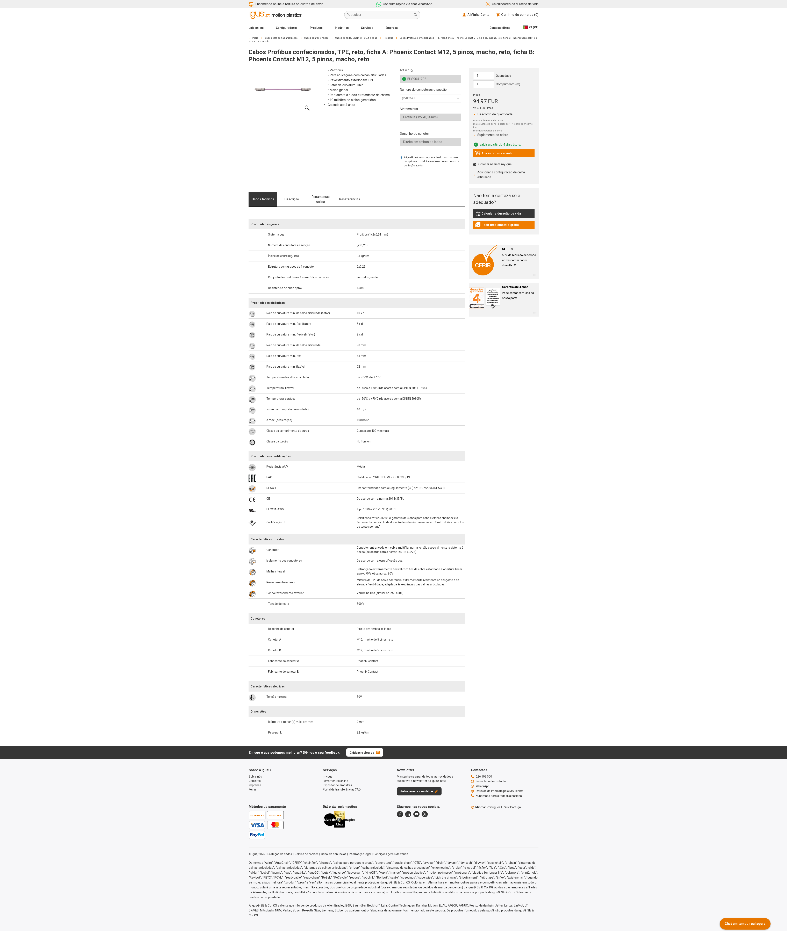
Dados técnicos (263, 199)
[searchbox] (379, 14)
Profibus (388, 38)
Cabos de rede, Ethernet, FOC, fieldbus (356, 38)
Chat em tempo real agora (745, 924)
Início (255, 38)
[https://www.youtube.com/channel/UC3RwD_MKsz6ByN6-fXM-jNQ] (416, 814)
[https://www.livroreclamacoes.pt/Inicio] (339, 819)
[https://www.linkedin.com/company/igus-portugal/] (408, 814)
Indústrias (342, 27)
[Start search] (415, 14)
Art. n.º (404, 70)
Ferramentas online (321, 199)
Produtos (316, 27)
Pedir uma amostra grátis (497, 226)
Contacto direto (499, 27)
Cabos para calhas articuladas (281, 38)
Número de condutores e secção (423, 90)
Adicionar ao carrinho (494, 154)
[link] (504, 215)
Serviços (367, 27)
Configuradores (287, 27)
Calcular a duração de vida (498, 214)
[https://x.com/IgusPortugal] (425, 814)
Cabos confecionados (316, 38)
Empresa (392, 27)
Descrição (291, 199)
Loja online (256, 27)
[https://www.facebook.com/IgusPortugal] (400, 814)
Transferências (349, 199)
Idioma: (487, 807)
